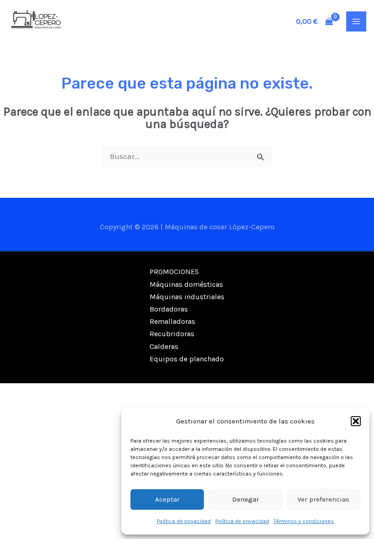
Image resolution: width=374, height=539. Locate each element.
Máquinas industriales (187, 296)
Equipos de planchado (187, 358)
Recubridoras (172, 333)
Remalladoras (172, 321)
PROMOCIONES (174, 271)
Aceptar (167, 499)
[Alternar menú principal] (356, 21)
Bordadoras (169, 309)
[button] (355, 421)
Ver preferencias (323, 499)
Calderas (164, 346)
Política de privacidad (184, 521)
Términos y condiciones (304, 521)
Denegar (245, 499)
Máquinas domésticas (186, 284)
